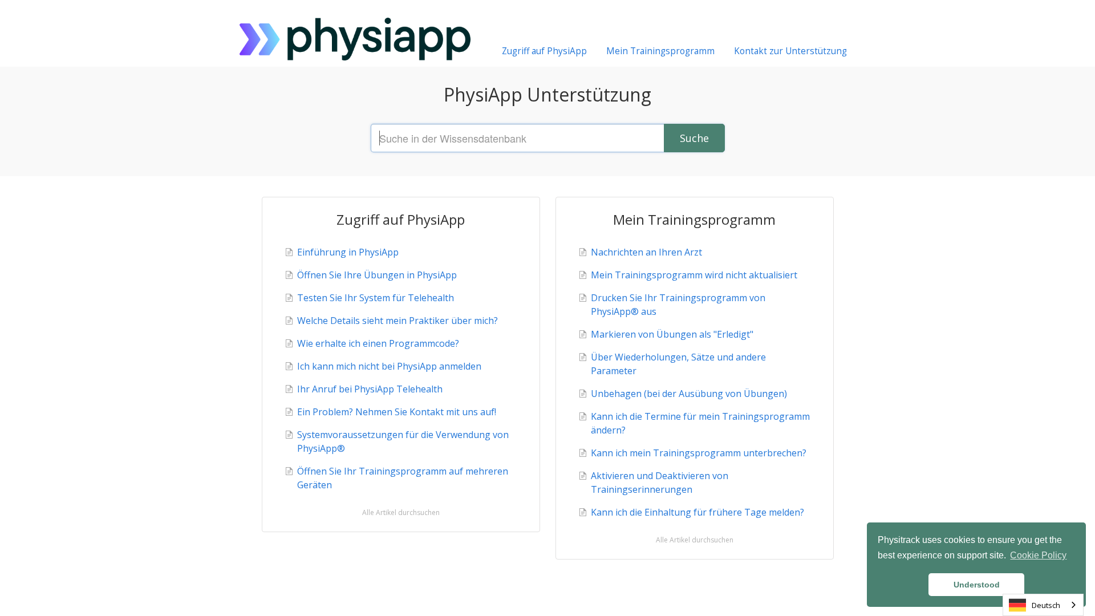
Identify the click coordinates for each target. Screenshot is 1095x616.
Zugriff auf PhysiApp (544, 51)
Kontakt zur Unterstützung (790, 51)
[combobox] (1043, 605)
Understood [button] (977, 584)
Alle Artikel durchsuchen (401, 512)
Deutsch (1046, 605)
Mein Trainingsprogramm (660, 51)
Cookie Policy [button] (1038, 555)
